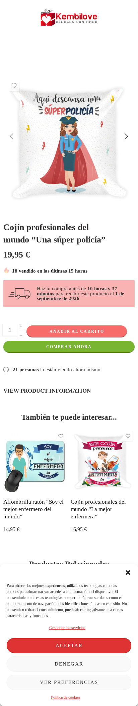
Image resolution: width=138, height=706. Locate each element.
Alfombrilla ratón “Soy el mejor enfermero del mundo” (33, 509)
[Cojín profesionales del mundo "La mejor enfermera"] (103, 461)
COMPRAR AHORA (69, 346)
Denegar (69, 664)
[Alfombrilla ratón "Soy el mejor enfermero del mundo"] (35, 461)
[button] (128, 572)
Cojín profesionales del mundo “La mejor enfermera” (98, 509)
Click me (42, 47)
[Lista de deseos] (13, 86)
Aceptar (69, 645)
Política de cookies (65, 697)
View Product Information (47, 390)
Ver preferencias (69, 682)
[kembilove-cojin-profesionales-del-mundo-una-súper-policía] (69, 142)
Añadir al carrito (77, 331)
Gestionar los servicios (67, 627)
